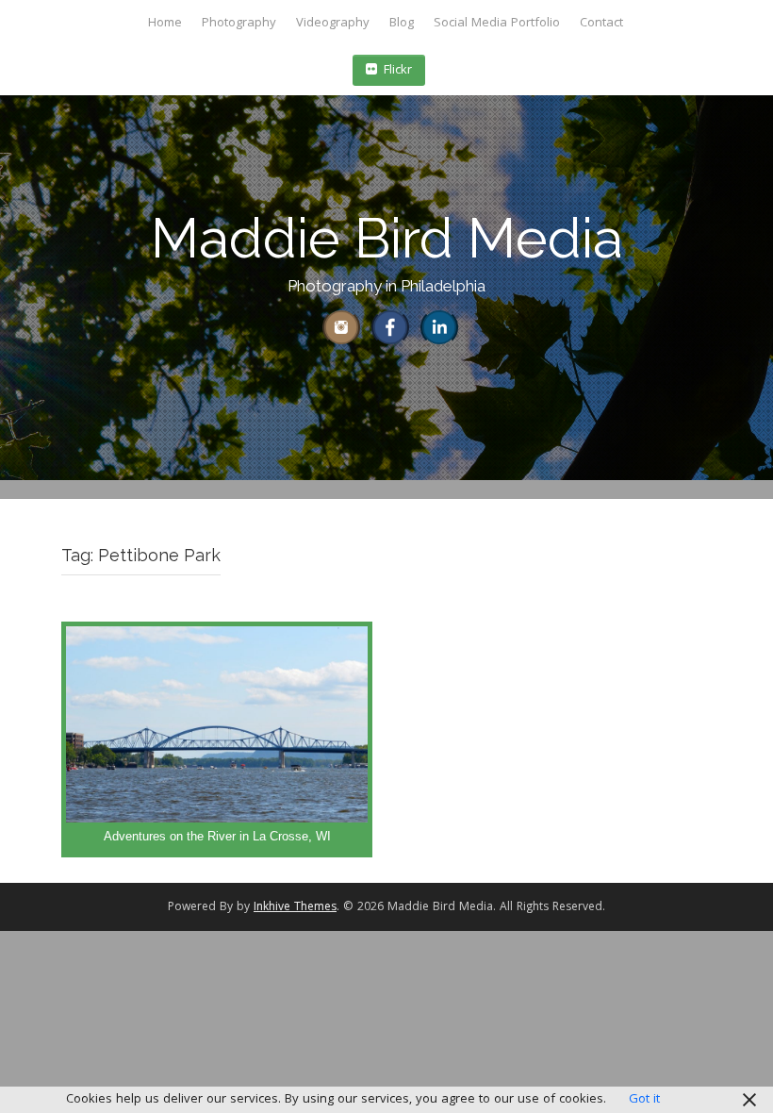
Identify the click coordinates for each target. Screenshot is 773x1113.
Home (165, 23)
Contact (601, 23)
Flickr (398, 70)
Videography (333, 23)
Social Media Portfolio (497, 23)
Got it (644, 1099)
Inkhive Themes (295, 908)
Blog (401, 23)
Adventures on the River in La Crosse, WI (217, 836)
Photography (239, 23)
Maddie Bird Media (387, 238)
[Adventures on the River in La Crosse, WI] (217, 739)
